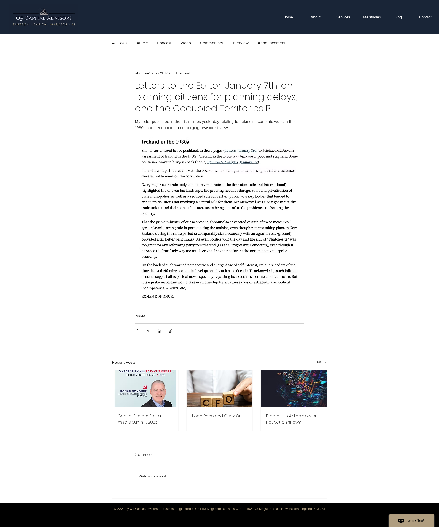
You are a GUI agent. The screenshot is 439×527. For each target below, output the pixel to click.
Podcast (164, 43)
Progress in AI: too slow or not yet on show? (291, 419)
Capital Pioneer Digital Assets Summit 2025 (139, 419)
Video (185, 43)
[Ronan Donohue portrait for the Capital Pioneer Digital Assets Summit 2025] (145, 388)
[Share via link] (171, 331)
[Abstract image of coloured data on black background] (294, 388)
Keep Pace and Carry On (217, 416)
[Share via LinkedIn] (159, 331)
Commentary (211, 43)
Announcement (271, 43)
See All (322, 361)
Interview (240, 43)
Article (142, 43)
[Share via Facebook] (137, 331)
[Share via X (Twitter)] (148, 331)
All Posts (119, 43)
